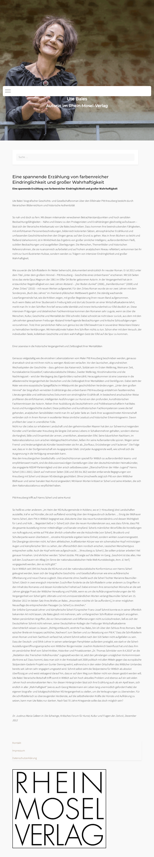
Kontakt (16, 743)
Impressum (18, 751)
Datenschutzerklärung (24, 758)
